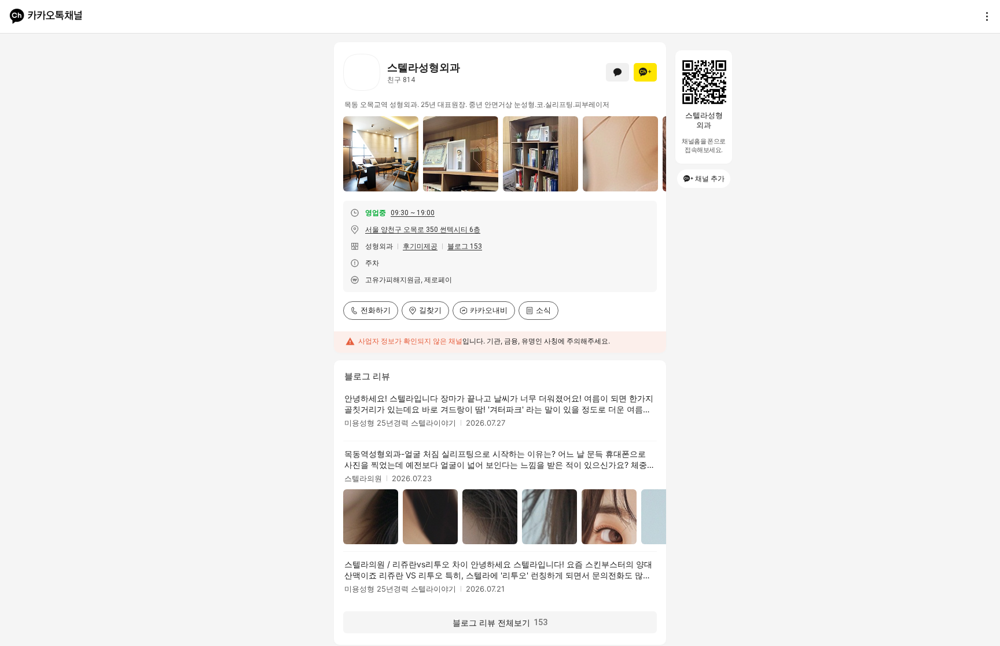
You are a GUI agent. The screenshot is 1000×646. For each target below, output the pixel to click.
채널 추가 (710, 178)
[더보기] (984, 16)
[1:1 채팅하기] (617, 72)
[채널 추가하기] (645, 72)
